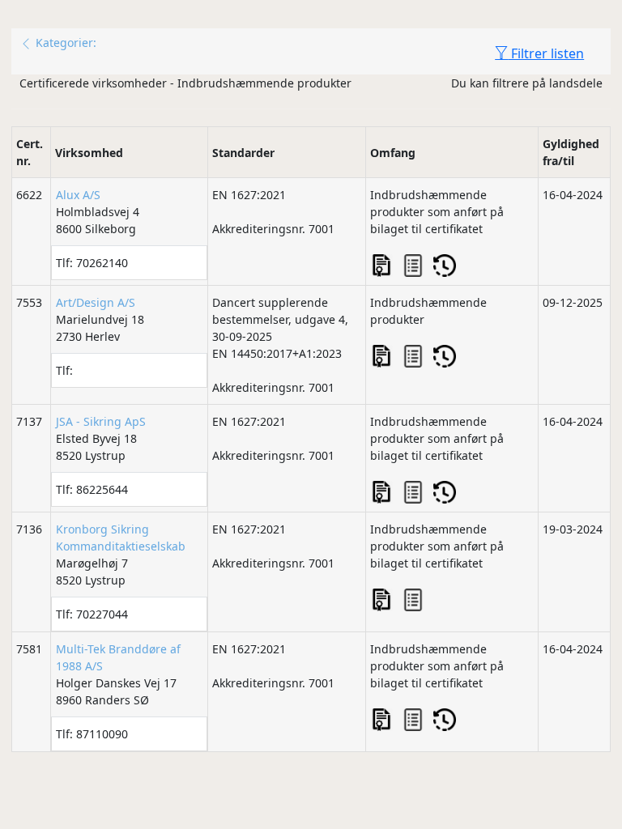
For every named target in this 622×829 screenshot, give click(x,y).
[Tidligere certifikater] (444, 265)
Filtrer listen (546, 53)
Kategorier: (64, 42)
